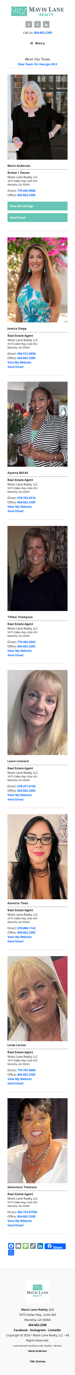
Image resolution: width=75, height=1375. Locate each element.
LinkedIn (54, 1330)
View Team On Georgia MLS (37, 64)
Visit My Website (19, 362)
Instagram (38, 1330)
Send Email (18, 218)
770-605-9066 (26, 191)
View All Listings (21, 206)
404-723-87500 (27, 1212)
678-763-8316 (26, 498)
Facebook (21, 1330)
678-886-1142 (26, 928)
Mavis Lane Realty (37, 11)
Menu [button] (40, 43)
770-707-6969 (26, 1070)
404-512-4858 (26, 354)
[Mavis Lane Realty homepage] (37, 1291)
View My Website (19, 507)
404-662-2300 (26, 195)
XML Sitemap (37, 1361)
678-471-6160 (26, 786)
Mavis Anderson (37, 1351)
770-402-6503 (26, 642)
